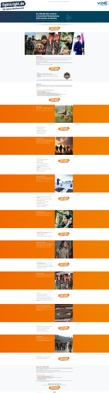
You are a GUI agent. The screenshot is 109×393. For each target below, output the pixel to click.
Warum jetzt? (49, 1)
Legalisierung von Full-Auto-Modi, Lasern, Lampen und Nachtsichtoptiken (43, 167)
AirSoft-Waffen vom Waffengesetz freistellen (42, 165)
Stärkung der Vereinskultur (40, 162)
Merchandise (65, 1)
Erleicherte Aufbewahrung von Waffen (41, 133)
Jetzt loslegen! (59, 1)
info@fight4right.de (41, 381)
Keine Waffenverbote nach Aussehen (41, 200)
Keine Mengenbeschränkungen (40, 128)
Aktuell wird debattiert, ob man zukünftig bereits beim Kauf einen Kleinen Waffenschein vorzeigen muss (44, 263)
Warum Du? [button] (53, 1)
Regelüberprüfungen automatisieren (41, 203)
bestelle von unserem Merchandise (65, 380)
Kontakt (62, 1)
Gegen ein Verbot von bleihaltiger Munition (41, 130)
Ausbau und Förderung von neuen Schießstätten (42, 358)
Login (69, 1)
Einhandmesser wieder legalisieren (40, 234)
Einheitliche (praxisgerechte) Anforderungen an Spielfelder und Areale (44, 298)
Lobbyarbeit (59, 380)
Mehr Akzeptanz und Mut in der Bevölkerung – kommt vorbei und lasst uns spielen (44, 300)
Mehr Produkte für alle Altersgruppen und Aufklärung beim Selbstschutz (45, 266)
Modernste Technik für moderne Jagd (41, 127)
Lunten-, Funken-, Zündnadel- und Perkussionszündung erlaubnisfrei (44, 326)
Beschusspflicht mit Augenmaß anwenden (41, 329)
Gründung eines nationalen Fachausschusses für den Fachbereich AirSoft (44, 169)
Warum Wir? (56, 1)
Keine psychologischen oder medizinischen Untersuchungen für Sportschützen (44, 197)
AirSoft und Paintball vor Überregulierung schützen (42, 159)
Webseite (50, 380)
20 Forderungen (68, 79)
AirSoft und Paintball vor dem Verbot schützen (42, 295)
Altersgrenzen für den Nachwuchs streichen (41, 206)
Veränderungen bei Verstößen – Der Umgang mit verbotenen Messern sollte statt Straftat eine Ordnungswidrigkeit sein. (44, 232)
